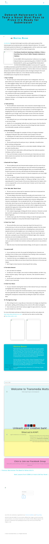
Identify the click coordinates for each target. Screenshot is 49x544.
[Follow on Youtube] (34, 425)
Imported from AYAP (13, 367)
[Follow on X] (31, 425)
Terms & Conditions (30, 515)
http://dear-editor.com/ (11, 316)
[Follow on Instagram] (26, 425)
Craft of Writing (14, 369)
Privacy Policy (39, 515)
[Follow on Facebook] (28, 425)
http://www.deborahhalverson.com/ (13, 314)
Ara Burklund (7, 43)
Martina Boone (20, 38)
